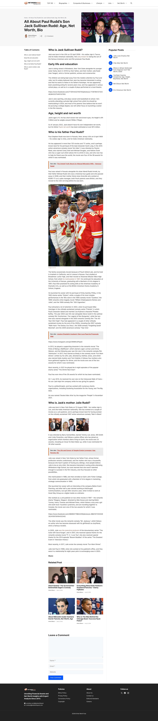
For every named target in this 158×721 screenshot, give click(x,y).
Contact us (89, 696)
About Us (89, 693)
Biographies (63, 3)
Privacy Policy (62, 696)
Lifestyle (99, 3)
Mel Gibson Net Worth (121, 84)
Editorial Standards (92, 698)
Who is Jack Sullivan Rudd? (32, 55)
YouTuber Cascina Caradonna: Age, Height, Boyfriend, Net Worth (121, 77)
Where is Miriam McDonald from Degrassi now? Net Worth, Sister (122, 69)
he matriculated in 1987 (71, 279)
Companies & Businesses (81, 3)
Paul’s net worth (64, 127)
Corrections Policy (64, 698)
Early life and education (31, 58)
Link (46, 36)
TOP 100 (50, 3)
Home (26, 17)
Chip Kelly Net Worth (120, 63)
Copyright (61, 701)
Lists (109, 3)
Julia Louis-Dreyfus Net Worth (121, 56)
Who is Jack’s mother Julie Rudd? (32, 68)
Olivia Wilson (32, 35)
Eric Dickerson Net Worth (122, 90)
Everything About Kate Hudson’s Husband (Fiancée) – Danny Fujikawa (89, 588)
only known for (83, 57)
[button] (131, 3)
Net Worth (121, 3)
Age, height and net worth (32, 61)
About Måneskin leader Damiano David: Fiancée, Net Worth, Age (61, 618)
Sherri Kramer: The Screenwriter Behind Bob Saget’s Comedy (61, 587)
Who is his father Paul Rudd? (32, 64)
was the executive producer (69, 530)
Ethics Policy (62, 693)
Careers (89, 701)
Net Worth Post (81, 713)
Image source (52, 267)
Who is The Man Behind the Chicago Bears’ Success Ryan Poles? (88, 619)
